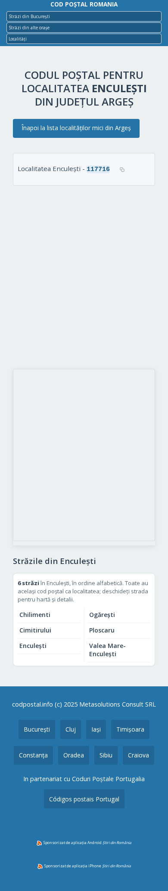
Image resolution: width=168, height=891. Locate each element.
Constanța (33, 755)
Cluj (70, 729)
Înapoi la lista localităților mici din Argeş (76, 128)
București (37, 729)
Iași (96, 729)
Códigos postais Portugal (84, 799)
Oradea (73, 755)
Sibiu (106, 755)
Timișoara (130, 729)
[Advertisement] (84, 278)
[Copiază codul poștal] (121, 169)
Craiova (138, 755)
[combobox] (84, 16)
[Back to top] (149, 870)
